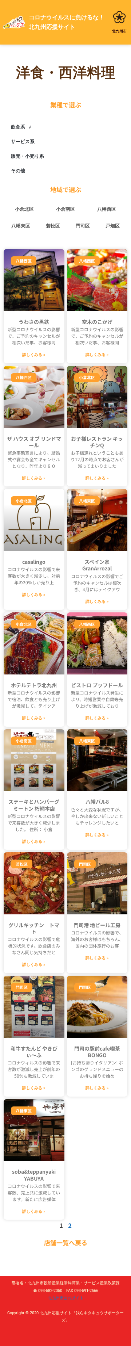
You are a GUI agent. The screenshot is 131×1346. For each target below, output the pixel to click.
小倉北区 (24, 209)
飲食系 (18, 127)
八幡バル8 (97, 801)
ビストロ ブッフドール (97, 685)
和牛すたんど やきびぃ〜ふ (34, 1052)
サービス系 (23, 141)
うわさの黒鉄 (34, 321)
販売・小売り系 (27, 156)
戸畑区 (113, 226)
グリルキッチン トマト (33, 928)
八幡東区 (20, 226)
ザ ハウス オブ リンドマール (34, 442)
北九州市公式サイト (66, 1298)
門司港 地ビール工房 (97, 925)
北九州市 (119, 31)
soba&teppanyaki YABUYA (34, 1175)
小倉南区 (65, 209)
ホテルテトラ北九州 (34, 685)
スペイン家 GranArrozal (97, 565)
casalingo (33, 561)
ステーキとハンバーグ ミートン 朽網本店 (33, 805)
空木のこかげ (97, 321)
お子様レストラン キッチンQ (97, 442)
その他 (18, 170)
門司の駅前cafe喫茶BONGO (97, 1052)
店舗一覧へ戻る (65, 1242)
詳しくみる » (33, 354)
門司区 (83, 226)
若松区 (53, 226)
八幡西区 (106, 209)
